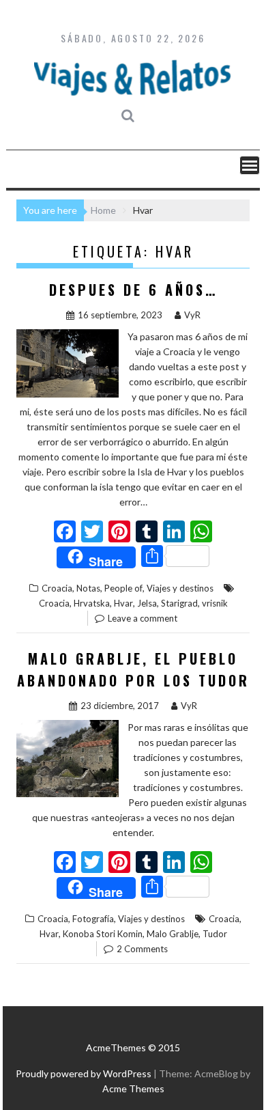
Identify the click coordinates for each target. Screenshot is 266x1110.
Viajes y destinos (180, 588)
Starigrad (179, 603)
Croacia (57, 588)
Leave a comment (142, 618)
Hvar (123, 603)
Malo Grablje (172, 933)
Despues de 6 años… (133, 289)
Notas (88, 588)
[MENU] (249, 165)
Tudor (215, 933)
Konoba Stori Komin (103, 933)
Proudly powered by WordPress (83, 1073)
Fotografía (93, 918)
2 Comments (142, 948)
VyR (192, 314)
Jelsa (147, 603)
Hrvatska (92, 603)
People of (123, 588)
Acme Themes (133, 1088)
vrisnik (215, 603)
